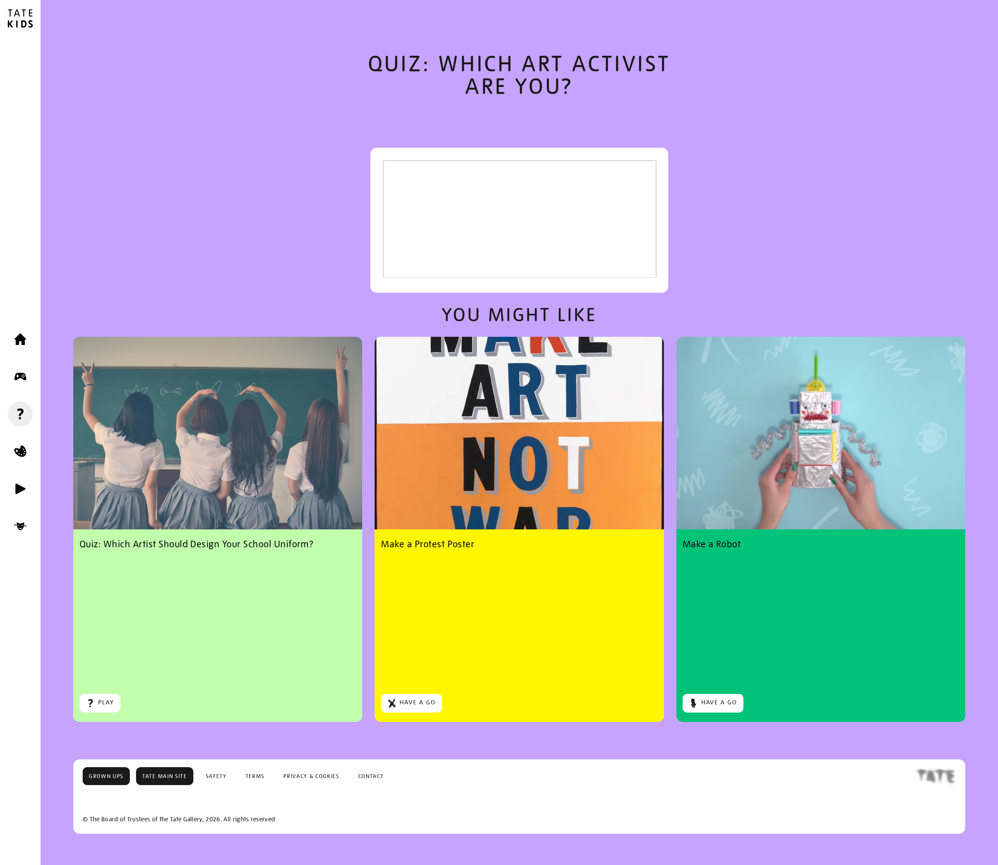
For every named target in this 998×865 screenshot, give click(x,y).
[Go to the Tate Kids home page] (20, 19)
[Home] (20, 339)
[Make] (20, 451)
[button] (106, 776)
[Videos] (20, 488)
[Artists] (20, 526)
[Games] (20, 376)
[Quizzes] (20, 414)
